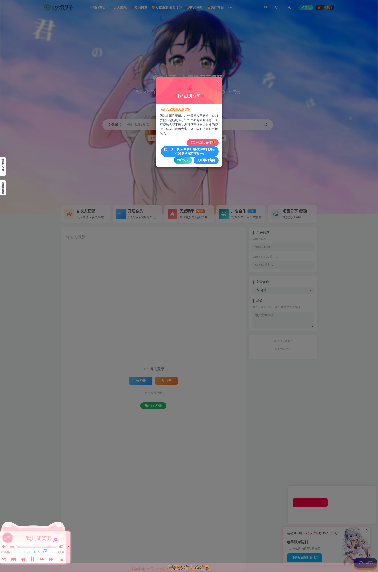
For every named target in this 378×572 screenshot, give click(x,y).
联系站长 (3, 165)
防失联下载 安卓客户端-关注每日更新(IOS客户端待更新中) (189, 151)
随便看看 (3, 188)
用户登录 (183, 160)
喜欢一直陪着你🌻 (202, 142)
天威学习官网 (206, 160)
